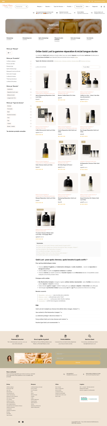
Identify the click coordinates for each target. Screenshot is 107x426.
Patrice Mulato (34, 394)
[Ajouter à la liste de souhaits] (43, 88)
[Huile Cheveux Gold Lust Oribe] (46, 150)
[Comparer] (89, 1)
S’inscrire (78, 362)
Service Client (58, 390)
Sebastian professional (36, 405)
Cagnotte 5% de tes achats (82, 13)
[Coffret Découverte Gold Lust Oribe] (46, 115)
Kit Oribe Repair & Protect (65, 165)
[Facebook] (2, 1)
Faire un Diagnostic (59, 388)
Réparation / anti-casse (45, 295)
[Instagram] (3, 1)
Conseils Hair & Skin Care (60, 394)
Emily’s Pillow (34, 388)
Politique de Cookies (84, 388)
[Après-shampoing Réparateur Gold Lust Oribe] (46, 80)
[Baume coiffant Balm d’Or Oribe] (68, 80)
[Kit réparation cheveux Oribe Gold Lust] (90, 150)
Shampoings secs (11, 38)
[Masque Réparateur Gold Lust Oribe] (46, 183)
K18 (32, 391)
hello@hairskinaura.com (99, 13)
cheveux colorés (66, 61)
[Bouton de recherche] (26, 6)
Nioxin (32, 393)
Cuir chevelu (74, 38)
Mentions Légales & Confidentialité (87, 390)
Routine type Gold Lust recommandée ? (49, 255)
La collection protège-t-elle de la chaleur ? (49, 251)
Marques (39, 6)
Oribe (76, 57)
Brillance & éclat (39, 91)
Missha (32, 404)
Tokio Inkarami (34, 402)
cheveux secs (58, 61)
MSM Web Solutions (76, 423)
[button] (39, 88)
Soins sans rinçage (59, 38)
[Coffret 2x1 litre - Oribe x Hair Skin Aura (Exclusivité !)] (90, 80)
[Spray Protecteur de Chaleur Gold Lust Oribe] (90, 183)
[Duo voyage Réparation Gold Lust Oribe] (90, 115)
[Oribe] (9, 53)
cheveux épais (75, 61)
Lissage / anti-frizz (44, 299)
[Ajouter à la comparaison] (48, 88)
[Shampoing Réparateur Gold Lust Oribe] (68, 183)
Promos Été (79, 6)
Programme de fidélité (60, 393)
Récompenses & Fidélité (99, 1)
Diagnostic (95, 6)
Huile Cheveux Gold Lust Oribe (44, 165)
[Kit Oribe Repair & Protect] (68, 150)
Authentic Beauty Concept (36, 387)
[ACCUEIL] (47, 28)
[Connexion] (101, 6)
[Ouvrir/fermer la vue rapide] (52, 88)
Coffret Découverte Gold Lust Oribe (45, 130)
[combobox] (20, 6)
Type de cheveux (58, 6)
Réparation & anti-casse (50, 93)
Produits (69, 6)
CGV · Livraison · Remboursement (87, 387)
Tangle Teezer (34, 401)
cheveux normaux (85, 61)
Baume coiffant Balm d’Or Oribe (66, 95)
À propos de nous (59, 391)
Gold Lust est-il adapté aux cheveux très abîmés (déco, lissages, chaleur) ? (58, 247)
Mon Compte (58, 387)
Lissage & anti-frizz (40, 93)
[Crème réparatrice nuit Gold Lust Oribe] (68, 115)
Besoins (47, 6)
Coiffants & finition (91, 38)
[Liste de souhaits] (92, 1)
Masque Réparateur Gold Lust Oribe (45, 198)
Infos (87, 6)
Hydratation (45, 91)
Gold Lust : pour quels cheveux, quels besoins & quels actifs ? (54, 245)
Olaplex (32, 396)
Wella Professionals (35, 407)
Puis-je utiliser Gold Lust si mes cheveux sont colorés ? (52, 253)
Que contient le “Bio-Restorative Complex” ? (50, 249)
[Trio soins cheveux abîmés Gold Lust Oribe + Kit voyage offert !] (46, 218)
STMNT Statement (35, 399)
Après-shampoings (28, 38)
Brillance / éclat (43, 297)
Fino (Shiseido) (34, 390)
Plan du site (57, 396)
